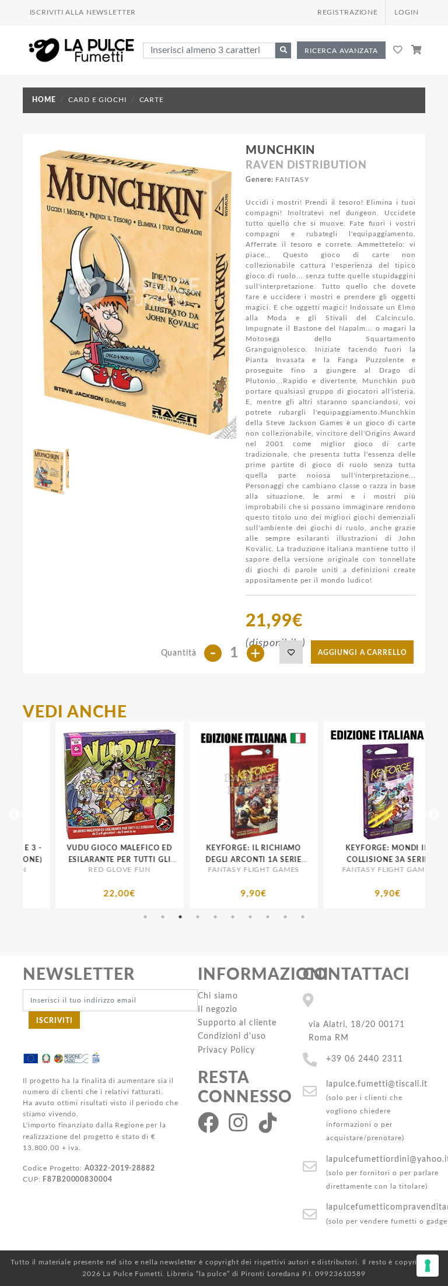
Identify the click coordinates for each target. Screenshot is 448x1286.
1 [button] (145, 917)
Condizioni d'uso (232, 1036)
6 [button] (233, 917)
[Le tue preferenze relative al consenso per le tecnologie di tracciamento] (427, 1266)
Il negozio (217, 1009)
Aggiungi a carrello (362, 652)
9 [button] (285, 917)
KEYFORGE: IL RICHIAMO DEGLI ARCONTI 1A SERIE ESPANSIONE (156, 859)
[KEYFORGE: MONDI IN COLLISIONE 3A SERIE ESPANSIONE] (289, 784)
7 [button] (250, 917)
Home (43, 99)
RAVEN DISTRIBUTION (306, 165)
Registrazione (347, 12)
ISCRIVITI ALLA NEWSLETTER (83, 12)
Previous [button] (14, 815)
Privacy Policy (226, 1050)
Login (406, 12)
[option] (156, 814)
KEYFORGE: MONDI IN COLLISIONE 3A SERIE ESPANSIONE (290, 859)
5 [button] (215, 917)
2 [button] (163, 917)
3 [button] (180, 917)
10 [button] (303, 917)
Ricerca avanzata (341, 50)
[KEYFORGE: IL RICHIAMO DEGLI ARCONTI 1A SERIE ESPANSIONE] (155, 784)
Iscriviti (54, 1020)
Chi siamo (218, 995)
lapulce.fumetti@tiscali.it (377, 1084)
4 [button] (198, 917)
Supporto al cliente (237, 1022)
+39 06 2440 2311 (364, 1058)
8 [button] (268, 917)
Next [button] (434, 815)
